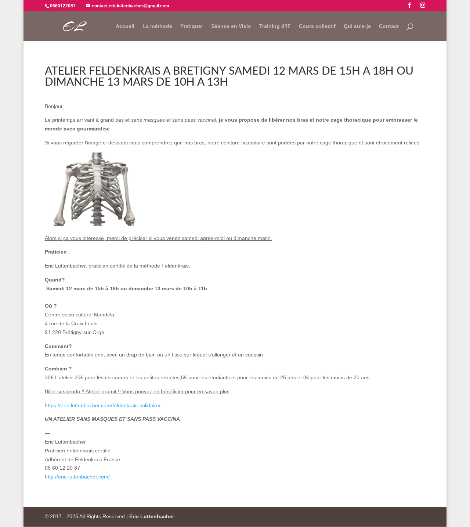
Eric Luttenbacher (151, 516)
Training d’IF (275, 26)
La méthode (157, 26)
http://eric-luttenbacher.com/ (77, 477)
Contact (389, 26)
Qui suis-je (357, 26)
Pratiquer (191, 26)
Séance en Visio (231, 26)
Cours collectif (317, 26)
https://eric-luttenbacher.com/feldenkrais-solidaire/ (102, 405)
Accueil (125, 26)
